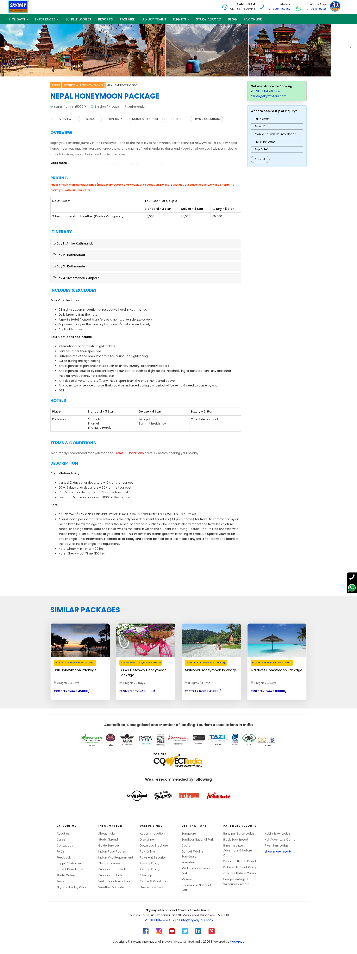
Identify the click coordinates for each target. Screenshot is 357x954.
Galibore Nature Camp (239, 873)
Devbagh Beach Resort (239, 861)
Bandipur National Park (198, 839)
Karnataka (189, 862)
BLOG (232, 19)
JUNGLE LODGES (78, 19)
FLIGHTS (180, 19)
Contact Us (65, 845)
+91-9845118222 (315, 9)
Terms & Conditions (154, 881)
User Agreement (151, 887)
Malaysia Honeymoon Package (211, 670)
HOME (57, 85)
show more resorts (278, 851)
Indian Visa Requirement (115, 857)
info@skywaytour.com (270, 96)
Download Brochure (154, 845)
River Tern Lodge (277, 845)
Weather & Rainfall (111, 887)
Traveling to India (110, 875)
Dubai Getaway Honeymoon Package (143, 670)
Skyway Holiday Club (71, 887)
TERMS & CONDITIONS (206, 119)
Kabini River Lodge (277, 833)
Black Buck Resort (235, 839)
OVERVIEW (64, 119)
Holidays (17, 19)
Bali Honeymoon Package (75, 670)
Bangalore (189, 833)
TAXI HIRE (127, 19)
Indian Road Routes (112, 851)
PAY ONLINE (253, 19)
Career (62, 839)
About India (106, 833)
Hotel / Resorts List (70, 869)
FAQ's (60, 851)
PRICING (90, 119)
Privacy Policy (149, 863)
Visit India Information (114, 881)
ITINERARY (115, 119)
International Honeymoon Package (83, 85)
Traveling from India (112, 869)
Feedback (64, 857)
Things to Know (109, 863)
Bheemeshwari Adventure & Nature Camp (237, 850)
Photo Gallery (66, 875)
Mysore (187, 879)
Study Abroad (208, 19)
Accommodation (152, 833)
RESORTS (105, 19)
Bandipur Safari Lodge (239, 833)
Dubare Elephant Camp (240, 867)
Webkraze (237, 942)
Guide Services (109, 845)
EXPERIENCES (45, 19)
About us (63, 833)
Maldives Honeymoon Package (276, 670)
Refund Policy (149, 869)
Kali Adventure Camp (280, 839)
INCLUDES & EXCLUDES (146, 119)
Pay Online (147, 851)
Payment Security (153, 857)
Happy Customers (70, 863)
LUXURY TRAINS (154, 19)
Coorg (186, 845)
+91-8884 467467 (278, 9)
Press (60, 881)
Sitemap (146, 875)
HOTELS (176, 119)
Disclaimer (147, 839)
